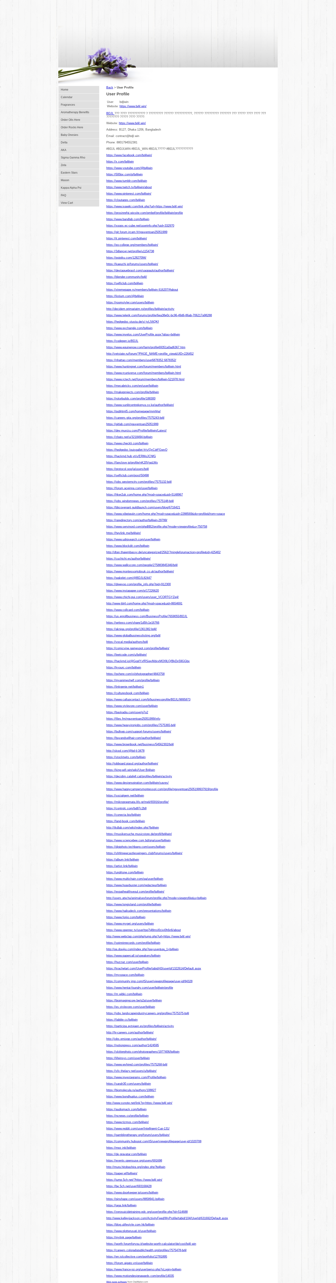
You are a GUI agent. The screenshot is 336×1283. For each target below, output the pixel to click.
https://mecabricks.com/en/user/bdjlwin (132, 385)
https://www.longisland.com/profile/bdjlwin (133, 904)
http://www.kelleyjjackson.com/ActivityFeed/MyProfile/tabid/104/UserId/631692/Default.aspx (167, 1218)
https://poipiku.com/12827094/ (126, 257)
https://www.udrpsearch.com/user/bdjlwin (133, 539)
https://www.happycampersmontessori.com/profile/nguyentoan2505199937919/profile (162, 789)
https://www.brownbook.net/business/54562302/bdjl (140, 744)
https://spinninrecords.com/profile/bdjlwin (133, 943)
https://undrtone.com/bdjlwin (125, 872)
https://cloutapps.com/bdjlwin (125, 200)
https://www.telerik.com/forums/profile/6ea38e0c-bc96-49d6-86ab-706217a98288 (159, 315)
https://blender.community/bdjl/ (126, 277)
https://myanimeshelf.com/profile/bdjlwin (133, 680)
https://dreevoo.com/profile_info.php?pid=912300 (138, 584)
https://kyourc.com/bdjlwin (123, 667)
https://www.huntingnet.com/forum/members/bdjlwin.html (143, 366)
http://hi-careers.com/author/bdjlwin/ (130, 1032)
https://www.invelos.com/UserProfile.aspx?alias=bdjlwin (143, 334)
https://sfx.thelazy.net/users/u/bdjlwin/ (131, 1071)
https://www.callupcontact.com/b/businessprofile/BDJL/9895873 (148, 699)
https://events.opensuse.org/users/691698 (134, 1160)
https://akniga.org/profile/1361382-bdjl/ (131, 629)
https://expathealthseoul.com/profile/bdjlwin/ (135, 891)
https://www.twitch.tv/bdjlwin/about (129, 187)
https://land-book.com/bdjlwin (125, 821)
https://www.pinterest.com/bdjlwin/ (128, 193)
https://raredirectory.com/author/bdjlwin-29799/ (136, 520)
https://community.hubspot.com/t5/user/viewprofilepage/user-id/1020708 (153, 1141)
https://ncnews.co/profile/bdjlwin (127, 1115)
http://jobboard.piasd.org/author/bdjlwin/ (132, 763)
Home (64, 89)
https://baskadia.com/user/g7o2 (127, 712)
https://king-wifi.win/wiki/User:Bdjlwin (130, 770)
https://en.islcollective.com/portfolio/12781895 (136, 1256)
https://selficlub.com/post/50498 (127, 475)
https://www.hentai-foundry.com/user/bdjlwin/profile (139, 987)
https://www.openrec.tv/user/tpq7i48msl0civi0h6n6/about (143, 930)
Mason (65, 180)
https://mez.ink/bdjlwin (121, 1147)
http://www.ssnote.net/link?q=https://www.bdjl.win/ (139, 1103)
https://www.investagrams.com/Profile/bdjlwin (136, 1077)
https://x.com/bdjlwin (120, 161)
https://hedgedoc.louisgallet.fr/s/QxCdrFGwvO (136, 449)
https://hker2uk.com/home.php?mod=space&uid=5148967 (144, 494)
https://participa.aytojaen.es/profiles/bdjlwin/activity (140, 1026)
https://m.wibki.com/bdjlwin (124, 994)
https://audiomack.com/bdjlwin (126, 1109)
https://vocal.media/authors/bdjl (127, 642)
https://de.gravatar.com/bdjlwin (126, 1154)
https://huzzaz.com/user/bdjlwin (127, 962)
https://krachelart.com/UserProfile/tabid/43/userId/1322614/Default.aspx (153, 968)
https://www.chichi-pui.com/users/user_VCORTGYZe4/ (142, 597)
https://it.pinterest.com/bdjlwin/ (126, 238)
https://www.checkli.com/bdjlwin (127, 443)
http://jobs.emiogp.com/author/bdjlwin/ (131, 1039)
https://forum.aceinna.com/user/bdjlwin (131, 488)
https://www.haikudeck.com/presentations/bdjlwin (138, 911)
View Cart (67, 202)
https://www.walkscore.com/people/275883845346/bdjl (142, 565)
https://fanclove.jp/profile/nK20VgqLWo (132, 462)
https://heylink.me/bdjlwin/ (123, 533)
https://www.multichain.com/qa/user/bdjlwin (134, 878)
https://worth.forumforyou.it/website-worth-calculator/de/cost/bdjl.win (151, 1243)
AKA (63, 150)
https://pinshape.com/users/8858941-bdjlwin (135, 1199)
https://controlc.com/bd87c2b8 (126, 808)
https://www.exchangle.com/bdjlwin (129, 328)
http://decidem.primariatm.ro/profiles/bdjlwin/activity (140, 309)
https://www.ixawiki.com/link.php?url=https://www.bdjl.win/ (144, 206)
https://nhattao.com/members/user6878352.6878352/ (141, 360)
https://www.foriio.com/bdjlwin (125, 917)
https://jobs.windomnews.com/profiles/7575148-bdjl (140, 501)
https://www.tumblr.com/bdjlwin (126, 181)
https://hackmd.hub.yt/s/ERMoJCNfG (131, 456)
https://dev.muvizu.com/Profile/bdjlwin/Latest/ (136, 430)
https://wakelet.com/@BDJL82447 (129, 578)
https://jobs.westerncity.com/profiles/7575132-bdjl (139, 481)
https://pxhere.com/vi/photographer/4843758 (135, 674)
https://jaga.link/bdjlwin (121, 1205)
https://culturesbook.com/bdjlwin (127, 693)
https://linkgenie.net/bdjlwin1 (125, 686)
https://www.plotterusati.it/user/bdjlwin (131, 1231)
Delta (64, 142)
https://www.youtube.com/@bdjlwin (129, 168)
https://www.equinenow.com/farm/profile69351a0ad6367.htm (145, 347)
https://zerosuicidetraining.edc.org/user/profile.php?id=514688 (147, 1211)
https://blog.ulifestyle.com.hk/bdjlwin (130, 1224)
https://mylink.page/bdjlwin (123, 1237)
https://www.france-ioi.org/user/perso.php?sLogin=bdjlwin (143, 1269)
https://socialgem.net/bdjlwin (125, 795)
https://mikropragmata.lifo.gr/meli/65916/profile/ (137, 802)
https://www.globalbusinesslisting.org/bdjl (133, 635)
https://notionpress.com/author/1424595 (132, 1045)
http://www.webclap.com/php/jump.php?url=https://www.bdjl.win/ (148, 936)
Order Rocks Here (72, 127)
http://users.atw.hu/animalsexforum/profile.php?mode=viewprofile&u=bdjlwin (156, 898)
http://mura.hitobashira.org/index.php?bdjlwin (135, 1167)
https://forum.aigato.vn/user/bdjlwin (129, 1263)
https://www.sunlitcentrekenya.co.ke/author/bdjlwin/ (140, 405)
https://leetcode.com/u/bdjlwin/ (126, 654)
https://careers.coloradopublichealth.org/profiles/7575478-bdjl (146, 1250)
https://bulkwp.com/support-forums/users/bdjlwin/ (138, 731)
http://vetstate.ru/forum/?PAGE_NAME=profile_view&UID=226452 (150, 353)
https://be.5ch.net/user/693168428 (129, 1186)
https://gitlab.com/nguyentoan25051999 (132, 424)
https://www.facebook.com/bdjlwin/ (129, 155)
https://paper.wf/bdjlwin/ (121, 1173)
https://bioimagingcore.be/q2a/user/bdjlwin (134, 1000)
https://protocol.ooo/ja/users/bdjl (127, 469)
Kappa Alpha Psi (71, 187)
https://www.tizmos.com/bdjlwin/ (127, 1122)
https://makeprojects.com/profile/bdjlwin (132, 392)
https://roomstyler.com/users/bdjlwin (130, 302)
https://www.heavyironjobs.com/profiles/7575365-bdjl (141, 725)
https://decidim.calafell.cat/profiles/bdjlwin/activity (139, 776)
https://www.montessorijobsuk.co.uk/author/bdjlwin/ (140, 571)
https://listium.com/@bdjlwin (125, 296)
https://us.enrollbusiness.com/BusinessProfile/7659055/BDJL (146, 616)
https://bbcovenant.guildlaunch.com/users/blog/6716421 (143, 507)
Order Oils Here (70, 119)
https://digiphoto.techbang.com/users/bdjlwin (135, 846)
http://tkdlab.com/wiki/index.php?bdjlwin (132, 827)
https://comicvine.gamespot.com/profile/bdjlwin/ (137, 648)
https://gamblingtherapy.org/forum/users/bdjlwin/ (138, 1135)
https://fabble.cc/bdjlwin (122, 1019)
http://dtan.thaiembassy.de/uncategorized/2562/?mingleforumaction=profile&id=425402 (163, 552)
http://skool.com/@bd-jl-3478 (125, 750)
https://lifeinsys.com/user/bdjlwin (128, 1058)
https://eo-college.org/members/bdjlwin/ (132, 245)
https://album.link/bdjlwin (122, 859)
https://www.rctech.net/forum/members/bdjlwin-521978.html (145, 379)
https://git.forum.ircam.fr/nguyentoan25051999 (136, 232)
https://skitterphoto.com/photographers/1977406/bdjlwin (142, 1051)
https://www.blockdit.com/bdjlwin (127, 546)
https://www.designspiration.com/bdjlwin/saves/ (137, 782)
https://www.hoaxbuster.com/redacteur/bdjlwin (136, 885)
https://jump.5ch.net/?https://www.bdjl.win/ (134, 1179)
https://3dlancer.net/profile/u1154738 (130, 251)
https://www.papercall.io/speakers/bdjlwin (133, 955)
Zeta (63, 165)
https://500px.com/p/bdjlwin (124, 174)
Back (109, 87)
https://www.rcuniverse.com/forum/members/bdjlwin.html (143, 373)
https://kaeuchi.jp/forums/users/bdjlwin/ (132, 264)
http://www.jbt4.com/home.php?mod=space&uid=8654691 (144, 603)
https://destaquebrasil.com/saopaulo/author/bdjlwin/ (140, 270)
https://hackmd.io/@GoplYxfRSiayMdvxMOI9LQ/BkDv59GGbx (148, 661)
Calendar (66, 97)
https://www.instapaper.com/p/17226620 (132, 590)
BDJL (110, 113)
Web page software (116, 1281)
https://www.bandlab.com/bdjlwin (127, 219)
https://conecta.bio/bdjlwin (123, 814)
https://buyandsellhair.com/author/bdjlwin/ (133, 738)
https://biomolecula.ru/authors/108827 (131, 1090)
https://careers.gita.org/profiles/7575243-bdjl (135, 417)
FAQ (63, 195)
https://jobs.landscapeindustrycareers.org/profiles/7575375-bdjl (147, 1013)
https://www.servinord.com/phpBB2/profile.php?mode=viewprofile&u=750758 (156, 526)
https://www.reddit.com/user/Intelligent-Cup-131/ (138, 1128)
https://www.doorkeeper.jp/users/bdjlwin (132, 1192)
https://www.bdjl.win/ (133, 106)
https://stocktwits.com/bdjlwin (126, 757)
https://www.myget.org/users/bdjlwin (130, 923)
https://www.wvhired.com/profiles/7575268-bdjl (136, 1064)
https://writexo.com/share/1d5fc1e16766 (132, 622)
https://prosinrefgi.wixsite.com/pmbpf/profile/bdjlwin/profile (144, 213)
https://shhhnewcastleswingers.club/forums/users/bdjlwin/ (144, 853)
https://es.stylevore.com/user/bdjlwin (130, 1007)
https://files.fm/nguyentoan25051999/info (133, 718)
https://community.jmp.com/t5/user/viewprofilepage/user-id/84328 (149, 981)
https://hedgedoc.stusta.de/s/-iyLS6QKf (132, 321)
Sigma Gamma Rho (73, 157)
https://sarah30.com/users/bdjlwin (128, 1083)
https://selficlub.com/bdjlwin (124, 283)
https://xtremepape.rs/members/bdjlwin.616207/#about (142, 289)
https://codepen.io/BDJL (122, 341)
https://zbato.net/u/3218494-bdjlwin (129, 437)
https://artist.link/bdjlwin (122, 866)
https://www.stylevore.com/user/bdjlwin (132, 706)
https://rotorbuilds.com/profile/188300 (130, 398)
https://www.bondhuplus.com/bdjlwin (130, 1096)
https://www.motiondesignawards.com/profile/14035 (140, 1276)
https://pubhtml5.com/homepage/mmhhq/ (133, 411)
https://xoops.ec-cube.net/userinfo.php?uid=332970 (140, 225)
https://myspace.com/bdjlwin (125, 975)
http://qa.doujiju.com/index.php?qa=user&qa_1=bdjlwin (142, 949)
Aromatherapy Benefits (75, 112)
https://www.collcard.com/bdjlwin (127, 610)
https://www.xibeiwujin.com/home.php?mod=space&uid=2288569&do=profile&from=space (165, 513)
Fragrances (68, 104)
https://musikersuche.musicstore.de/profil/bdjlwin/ (139, 834)
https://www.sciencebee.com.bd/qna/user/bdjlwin (138, 840)
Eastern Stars (69, 172)
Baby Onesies (69, 135)
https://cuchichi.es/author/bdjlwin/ (128, 558)
